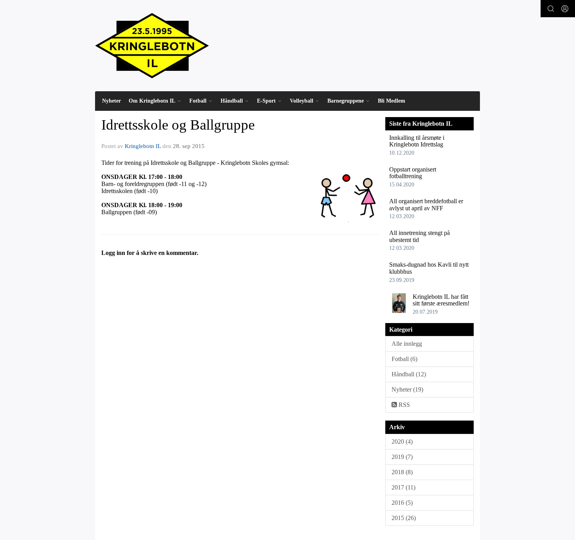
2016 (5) (402, 502)
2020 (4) (402, 441)
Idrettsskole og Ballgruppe (178, 125)
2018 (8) (402, 472)
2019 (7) (402, 456)
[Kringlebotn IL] (152, 45)
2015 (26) (404, 518)
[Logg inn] (565, 9)
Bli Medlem (391, 101)
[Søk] (551, 9)
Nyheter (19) (407, 389)
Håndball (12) (409, 374)
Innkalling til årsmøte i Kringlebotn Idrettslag (416, 141)
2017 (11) (403, 487)
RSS (403, 404)
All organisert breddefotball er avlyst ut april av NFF (426, 204)
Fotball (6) (404, 359)
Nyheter (111, 101)
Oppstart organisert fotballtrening (412, 173)
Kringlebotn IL (143, 146)
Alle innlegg (407, 343)
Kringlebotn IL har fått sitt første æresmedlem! (441, 300)
